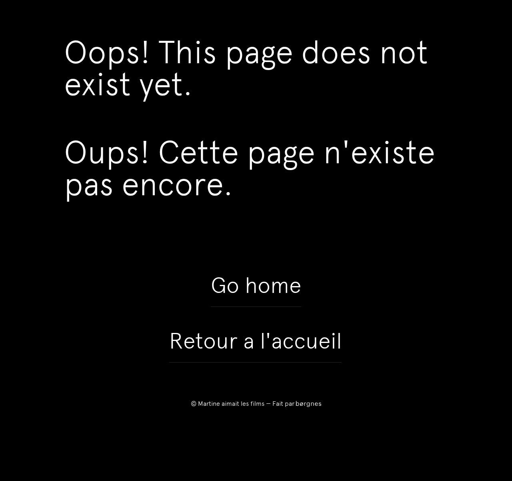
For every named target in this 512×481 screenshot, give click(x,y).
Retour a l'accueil (255, 341)
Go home (256, 285)
